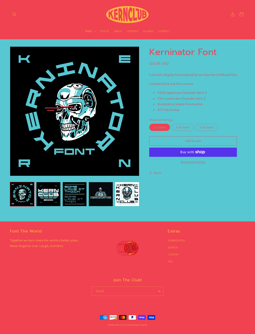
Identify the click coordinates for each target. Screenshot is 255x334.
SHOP (88, 31)
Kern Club (121, 324)
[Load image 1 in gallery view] (22, 194)
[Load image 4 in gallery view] (101, 194)
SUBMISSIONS (176, 240)
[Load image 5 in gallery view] (127, 194)
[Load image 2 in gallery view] (48, 194)
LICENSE (173, 254)
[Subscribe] (158, 291)
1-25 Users (207, 127)
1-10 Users (183, 127)
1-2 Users (159, 127)
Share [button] (157, 172)
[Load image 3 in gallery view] (75, 194)
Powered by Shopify (137, 324)
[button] (14, 14)
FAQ (170, 261)
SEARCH (173, 247)
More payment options (193, 161)
